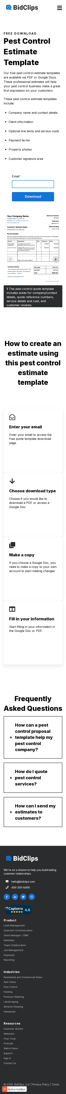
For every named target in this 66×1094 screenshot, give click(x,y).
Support (8, 1053)
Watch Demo (11, 1048)
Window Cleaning (13, 1006)
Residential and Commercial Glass (23, 977)
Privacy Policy (40, 1084)
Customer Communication (18, 930)
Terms (55, 1084)
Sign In (7, 1058)
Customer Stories (13, 1028)
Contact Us (10, 1063)
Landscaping (11, 1001)
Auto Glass (10, 982)
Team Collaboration (15, 945)
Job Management (13, 950)
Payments (9, 955)
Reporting (9, 959)
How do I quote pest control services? (31, 777)
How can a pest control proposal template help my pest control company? (34, 737)
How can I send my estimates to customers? (35, 812)
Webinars (9, 1033)
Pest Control (10, 987)
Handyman (10, 1011)
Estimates (9, 940)
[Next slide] (55, 259)
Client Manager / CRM (16, 935)
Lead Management (14, 925)
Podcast (8, 1043)
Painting (8, 991)
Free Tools (10, 1038)
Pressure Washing (14, 996)
